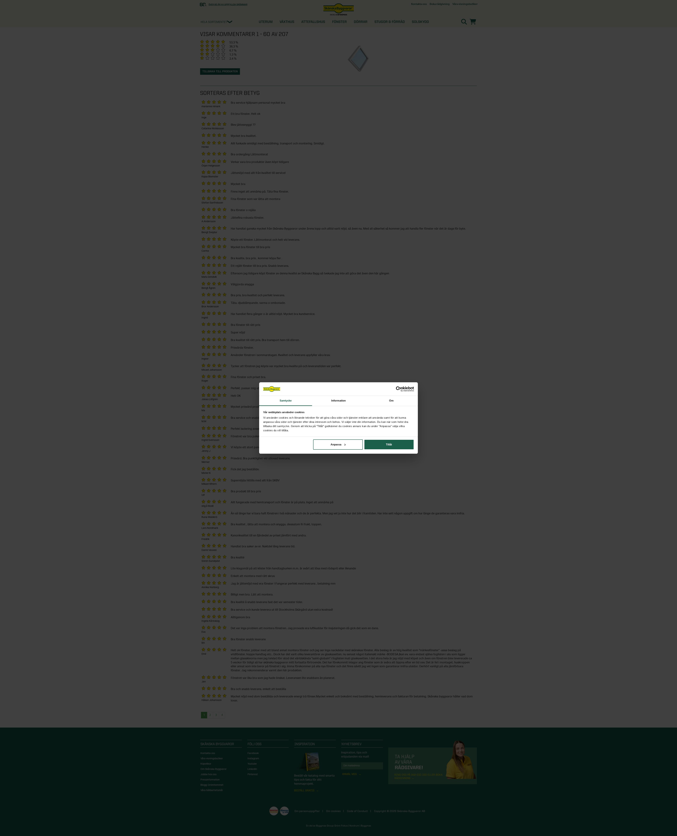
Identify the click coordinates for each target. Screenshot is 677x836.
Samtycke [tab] (286, 400)
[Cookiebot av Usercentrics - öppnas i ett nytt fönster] (398, 389)
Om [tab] (391, 400)
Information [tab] (338, 400)
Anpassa (336, 444)
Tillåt (389, 444)
